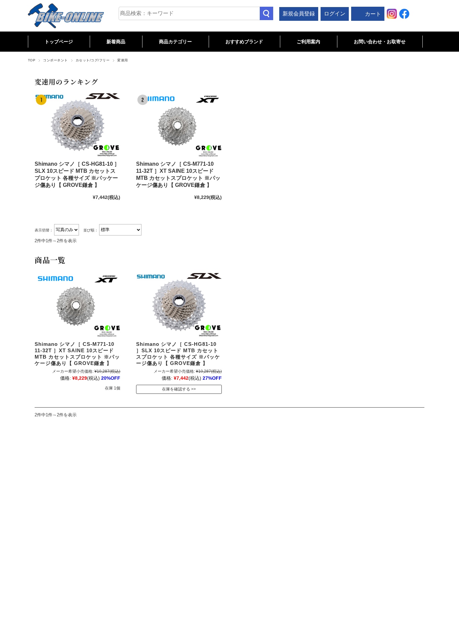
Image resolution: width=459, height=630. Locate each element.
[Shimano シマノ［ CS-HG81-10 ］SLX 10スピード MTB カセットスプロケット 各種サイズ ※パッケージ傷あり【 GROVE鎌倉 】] (77, 125)
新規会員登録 (299, 13)
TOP (31, 60)
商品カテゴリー (175, 41)
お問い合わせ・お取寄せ (380, 41)
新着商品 (116, 41)
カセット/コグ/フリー (93, 60)
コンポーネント (55, 60)
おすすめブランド (244, 41)
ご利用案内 (308, 41)
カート (373, 14)
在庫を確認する (176, 389)
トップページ (59, 41)
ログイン (334, 13)
